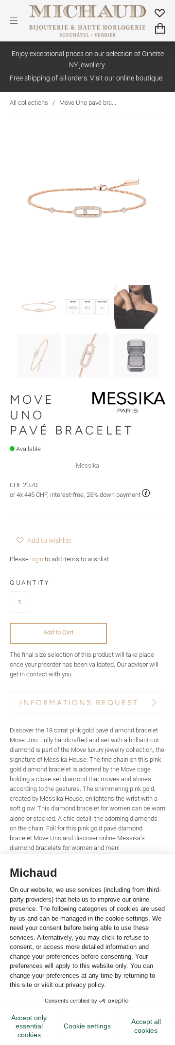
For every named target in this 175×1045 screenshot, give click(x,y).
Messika (87, 465)
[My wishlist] (160, 13)
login (36, 559)
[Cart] (160, 28)
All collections (29, 102)
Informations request (79, 702)
